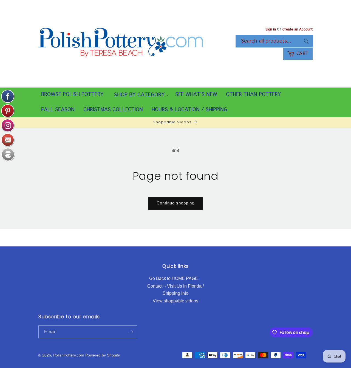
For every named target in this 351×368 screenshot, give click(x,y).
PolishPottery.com (68, 355)
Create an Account (297, 29)
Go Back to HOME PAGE (173, 278)
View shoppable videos (175, 301)
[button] (139, 95)
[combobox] (274, 41)
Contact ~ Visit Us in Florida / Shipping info (175, 290)
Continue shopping (175, 203)
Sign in (270, 29)
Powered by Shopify (102, 355)
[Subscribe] (131, 331)
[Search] (306, 41)
